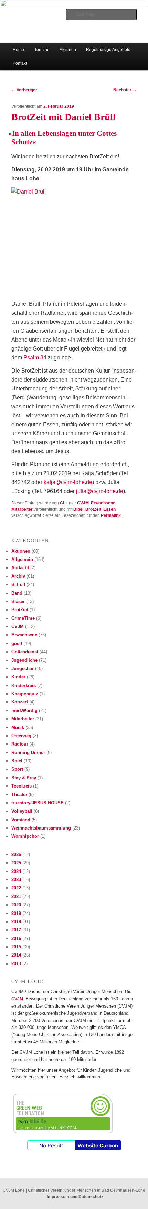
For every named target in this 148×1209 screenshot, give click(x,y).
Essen (109, 509)
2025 (16, 862)
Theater (19, 794)
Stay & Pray (23, 777)
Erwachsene (103, 503)
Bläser (18, 601)
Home (18, 49)
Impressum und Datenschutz (75, 1196)
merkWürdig (24, 710)
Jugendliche (24, 660)
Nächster (125, 89)
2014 (16, 955)
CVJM (83, 503)
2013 (16, 963)
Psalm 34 (34, 358)
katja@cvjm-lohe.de (68, 482)
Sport (17, 769)
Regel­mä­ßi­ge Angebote (108, 49)
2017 (16, 929)
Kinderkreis (23, 685)
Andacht (20, 567)
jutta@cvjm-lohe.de (99, 491)
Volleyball (21, 811)
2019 (16, 913)
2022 (16, 887)
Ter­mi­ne (42, 49)
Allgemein (22, 559)
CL (62, 503)
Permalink (111, 515)
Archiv (18, 576)
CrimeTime (23, 618)
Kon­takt (20, 63)
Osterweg (21, 735)
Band (16, 593)
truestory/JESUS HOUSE (37, 802)
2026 (16, 854)
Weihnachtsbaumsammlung (41, 828)
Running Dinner (28, 752)
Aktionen (20, 551)
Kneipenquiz (24, 693)
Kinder (18, 676)
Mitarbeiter (22, 509)
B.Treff (18, 584)
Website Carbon (97, 1145)
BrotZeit (93, 509)
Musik (17, 727)
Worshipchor (25, 836)
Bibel (78, 509)
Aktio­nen (68, 49)
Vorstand (20, 819)
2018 (16, 921)
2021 (16, 896)
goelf (16, 643)
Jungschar (22, 668)
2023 (16, 879)
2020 (16, 904)
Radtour (19, 744)
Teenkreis (21, 786)
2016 (16, 938)
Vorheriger (24, 89)
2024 (16, 871)
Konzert (19, 702)
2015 (16, 946)
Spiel (16, 760)
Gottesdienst (24, 651)
